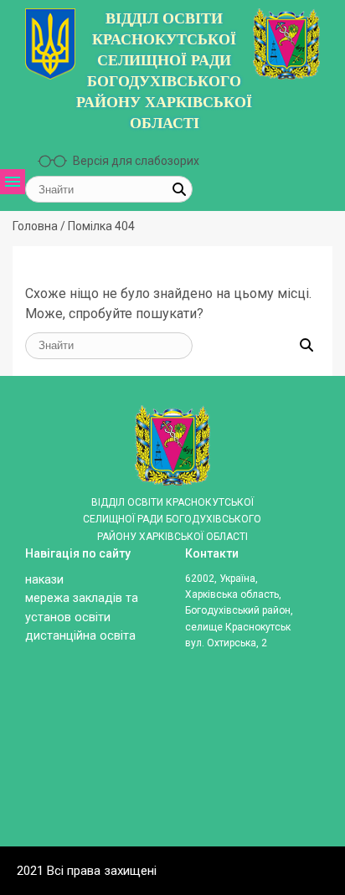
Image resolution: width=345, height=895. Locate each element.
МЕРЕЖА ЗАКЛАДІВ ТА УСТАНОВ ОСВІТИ (38, 355)
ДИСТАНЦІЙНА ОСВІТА (38, 551)
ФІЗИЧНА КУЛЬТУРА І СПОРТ (38, 653)
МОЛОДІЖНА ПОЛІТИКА (38, 594)
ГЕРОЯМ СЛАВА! (38, 508)
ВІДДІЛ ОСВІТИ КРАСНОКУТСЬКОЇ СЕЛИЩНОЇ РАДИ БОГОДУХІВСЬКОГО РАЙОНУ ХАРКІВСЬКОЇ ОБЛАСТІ (164, 70)
